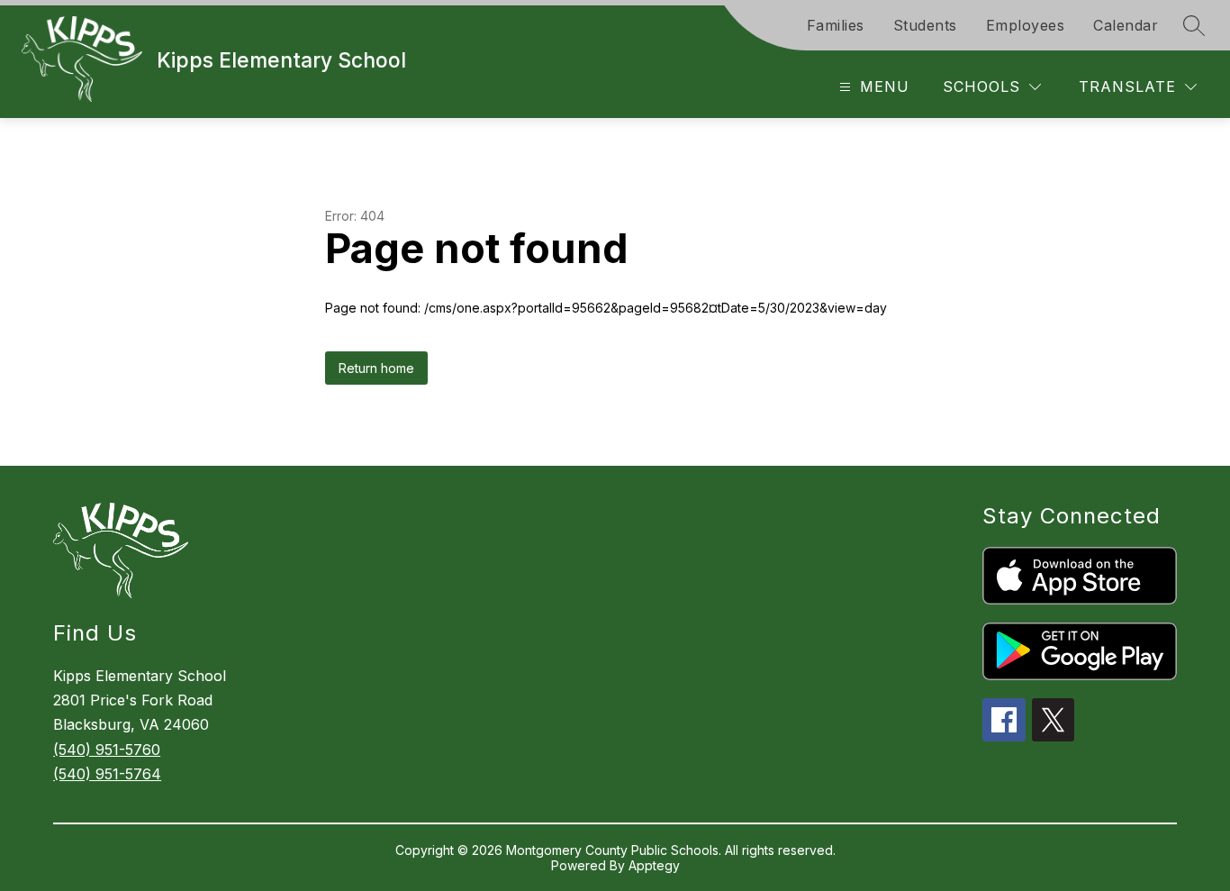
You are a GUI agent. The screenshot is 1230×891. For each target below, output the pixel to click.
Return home (376, 368)
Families (835, 25)
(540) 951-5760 (106, 750)
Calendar (1125, 25)
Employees (1025, 25)
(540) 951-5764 (107, 774)
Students (925, 25)
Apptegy (654, 865)
